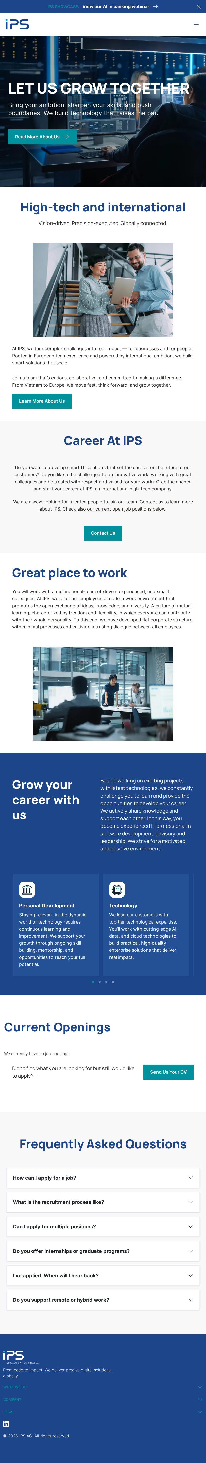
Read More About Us (37, 136)
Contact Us (103, 533)
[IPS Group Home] (17, 24)
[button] (93, 982)
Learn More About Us (42, 401)
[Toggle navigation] (196, 24)
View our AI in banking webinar (115, 6)
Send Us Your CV (168, 1072)
